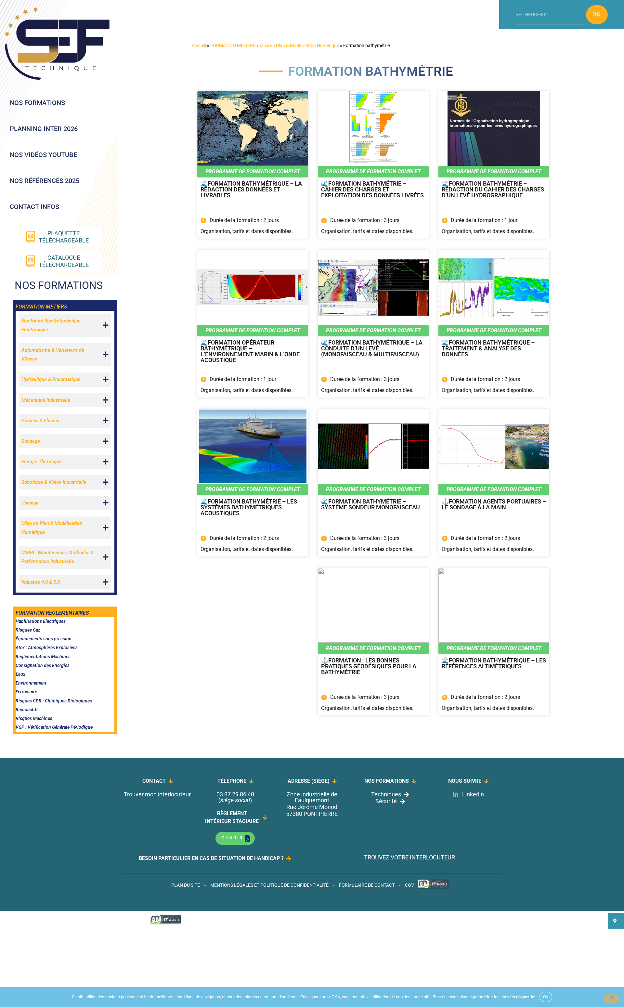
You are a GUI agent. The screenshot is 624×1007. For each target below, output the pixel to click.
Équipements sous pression (44, 638)
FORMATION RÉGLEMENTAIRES (52, 613)
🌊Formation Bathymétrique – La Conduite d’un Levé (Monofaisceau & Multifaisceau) (371, 349)
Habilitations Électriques (41, 621)
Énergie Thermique (41, 461)
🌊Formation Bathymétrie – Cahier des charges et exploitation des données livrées (372, 190)
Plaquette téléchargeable (64, 237)
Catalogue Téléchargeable (64, 261)
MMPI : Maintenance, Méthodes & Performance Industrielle (57, 557)
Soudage (30, 441)
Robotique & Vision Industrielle (53, 482)
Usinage (30, 503)
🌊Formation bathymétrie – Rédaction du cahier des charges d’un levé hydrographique (493, 190)
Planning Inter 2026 (44, 129)
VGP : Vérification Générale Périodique (54, 727)
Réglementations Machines (43, 656)
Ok (596, 14)
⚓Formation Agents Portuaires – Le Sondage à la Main (494, 505)
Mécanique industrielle (45, 400)
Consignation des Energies (43, 665)
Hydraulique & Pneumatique (51, 379)
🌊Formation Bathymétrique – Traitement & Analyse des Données (488, 349)
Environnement (31, 683)
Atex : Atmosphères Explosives (47, 647)
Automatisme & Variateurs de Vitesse (52, 354)
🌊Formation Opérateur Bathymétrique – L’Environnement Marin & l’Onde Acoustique (250, 351)
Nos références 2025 (44, 181)
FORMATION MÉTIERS (41, 307)
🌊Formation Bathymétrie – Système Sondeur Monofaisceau (370, 505)
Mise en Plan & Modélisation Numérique (51, 527)
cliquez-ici (525, 996)
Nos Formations (37, 103)
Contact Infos (34, 207)
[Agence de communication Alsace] (433, 887)
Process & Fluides (40, 421)
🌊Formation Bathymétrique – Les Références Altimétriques (494, 664)
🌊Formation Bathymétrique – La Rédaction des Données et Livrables (251, 190)
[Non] (611, 999)
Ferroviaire (26, 691)
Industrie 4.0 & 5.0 (40, 582)
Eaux (20, 674)
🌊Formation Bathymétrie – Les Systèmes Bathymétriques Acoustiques (249, 508)
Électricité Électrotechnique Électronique (51, 325)
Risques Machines (34, 718)
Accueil (199, 45)
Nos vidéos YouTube (43, 155)
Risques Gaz (28, 630)
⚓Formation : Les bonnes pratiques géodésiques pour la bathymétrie (368, 666)
